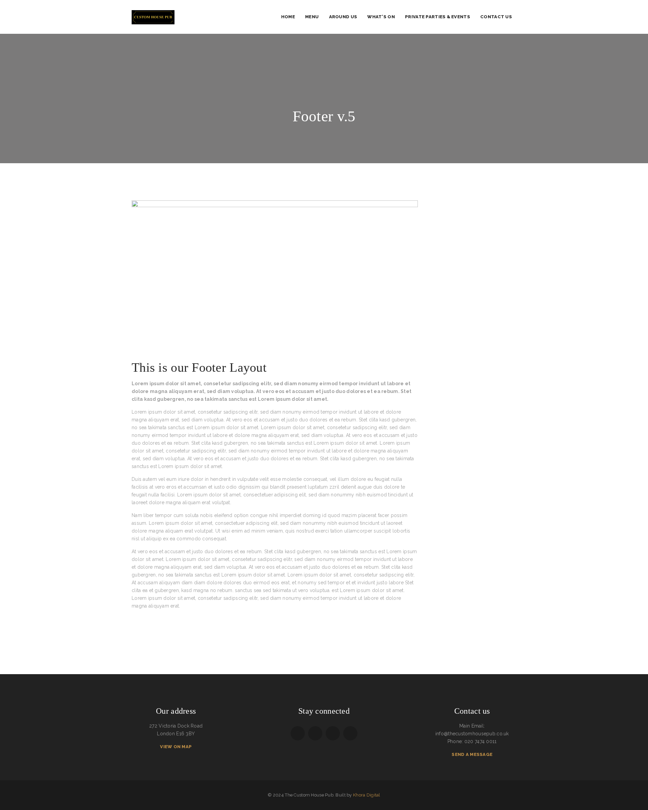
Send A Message (472, 754)
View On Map (176, 746)
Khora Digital (366, 794)
